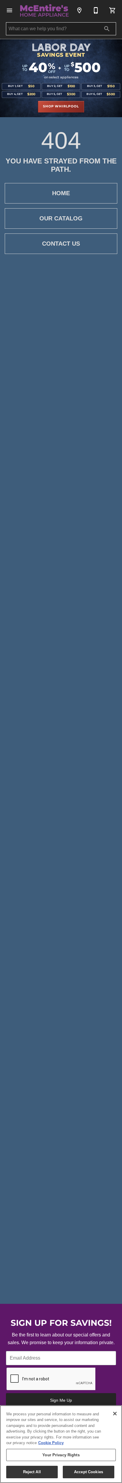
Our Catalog (61, 218)
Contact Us (61, 243)
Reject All (32, 1472)
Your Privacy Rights (60, 1455)
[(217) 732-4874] (96, 10)
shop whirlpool (61, 106)
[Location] (79, 10)
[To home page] (44, 10)
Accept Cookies (88, 1472)
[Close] (114, 1413)
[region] (61, 1444)
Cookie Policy (51, 1443)
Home (61, 193)
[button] (9, 10)
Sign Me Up (61, 1400)
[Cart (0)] (112, 10)
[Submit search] (106, 28)
